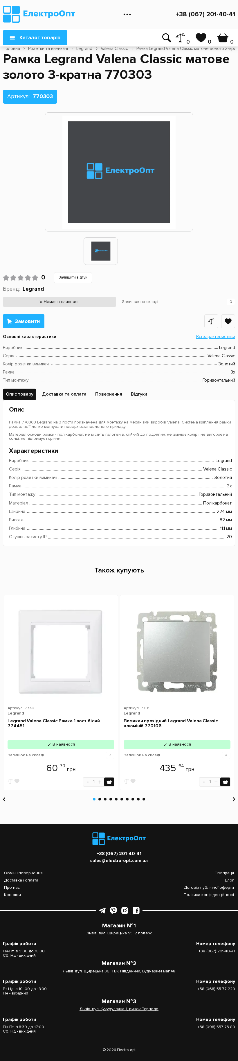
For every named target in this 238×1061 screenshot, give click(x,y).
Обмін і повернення (23, 872)
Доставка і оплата (21, 880)
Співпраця (224, 872)
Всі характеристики (215, 336)
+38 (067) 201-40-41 (205, 14)
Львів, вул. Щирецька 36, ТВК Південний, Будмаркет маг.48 (119, 971)
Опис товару (19, 394)
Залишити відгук (73, 277)
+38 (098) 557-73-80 (216, 1027)
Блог (229, 880)
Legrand (33, 289)
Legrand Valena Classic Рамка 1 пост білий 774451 (54, 724)
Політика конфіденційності (209, 894)
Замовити (27, 321)
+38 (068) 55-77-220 (216, 989)
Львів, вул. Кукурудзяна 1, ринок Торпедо (119, 1009)
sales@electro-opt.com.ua (118, 860)
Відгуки (139, 394)
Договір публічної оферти (209, 887)
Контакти (12, 894)
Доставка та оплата (64, 394)
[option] (101, 251)
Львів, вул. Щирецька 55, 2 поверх (119, 933)
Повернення (108, 394)
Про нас (12, 887)
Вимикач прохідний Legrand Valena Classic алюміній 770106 (171, 724)
